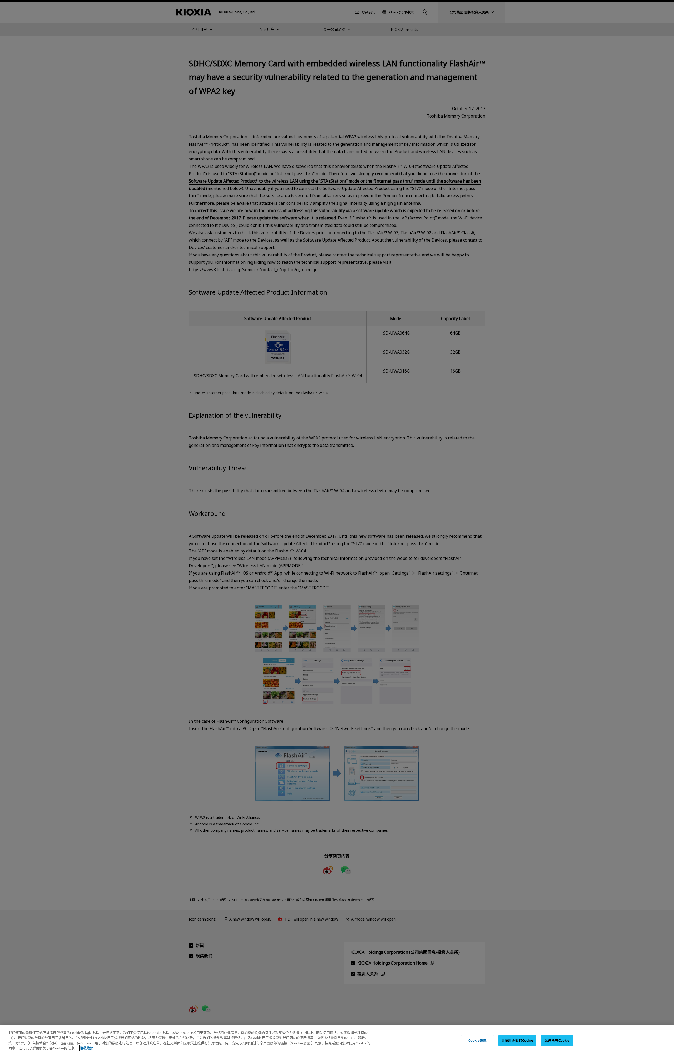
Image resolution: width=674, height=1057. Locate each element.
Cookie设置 (477, 1040)
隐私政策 (86, 1048)
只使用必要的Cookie (517, 1040)
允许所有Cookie (556, 1040)
